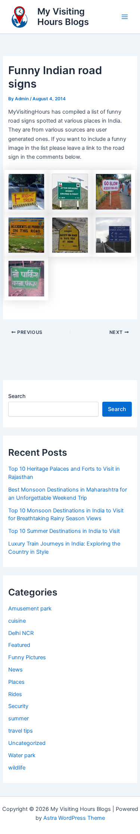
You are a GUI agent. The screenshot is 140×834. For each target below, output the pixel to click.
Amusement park (30, 608)
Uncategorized (27, 743)
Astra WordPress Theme (74, 818)
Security (18, 706)
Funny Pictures (27, 657)
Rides (15, 694)
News (15, 669)
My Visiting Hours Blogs (63, 16)
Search (16, 396)
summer (18, 718)
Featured (19, 645)
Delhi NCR (21, 633)
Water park (21, 755)
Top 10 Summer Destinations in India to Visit (64, 531)
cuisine (17, 620)
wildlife (16, 767)
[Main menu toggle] (125, 17)
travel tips (20, 730)
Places (16, 682)
